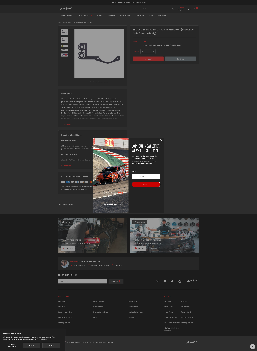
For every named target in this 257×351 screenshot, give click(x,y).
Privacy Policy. (42, 339)
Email (134, 172)
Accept (31, 345)
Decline (51, 345)
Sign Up (146, 184)
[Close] (161, 140)
